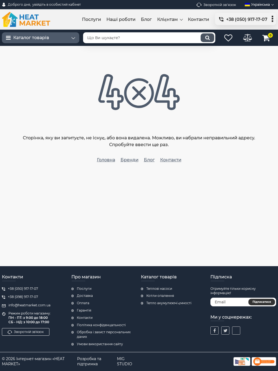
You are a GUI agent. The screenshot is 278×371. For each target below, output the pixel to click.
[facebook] (214, 330)
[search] (207, 37)
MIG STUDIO (124, 361)
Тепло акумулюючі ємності (168, 303)
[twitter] (225, 330)
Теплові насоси (159, 289)
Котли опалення (160, 296)
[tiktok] (236, 330)
